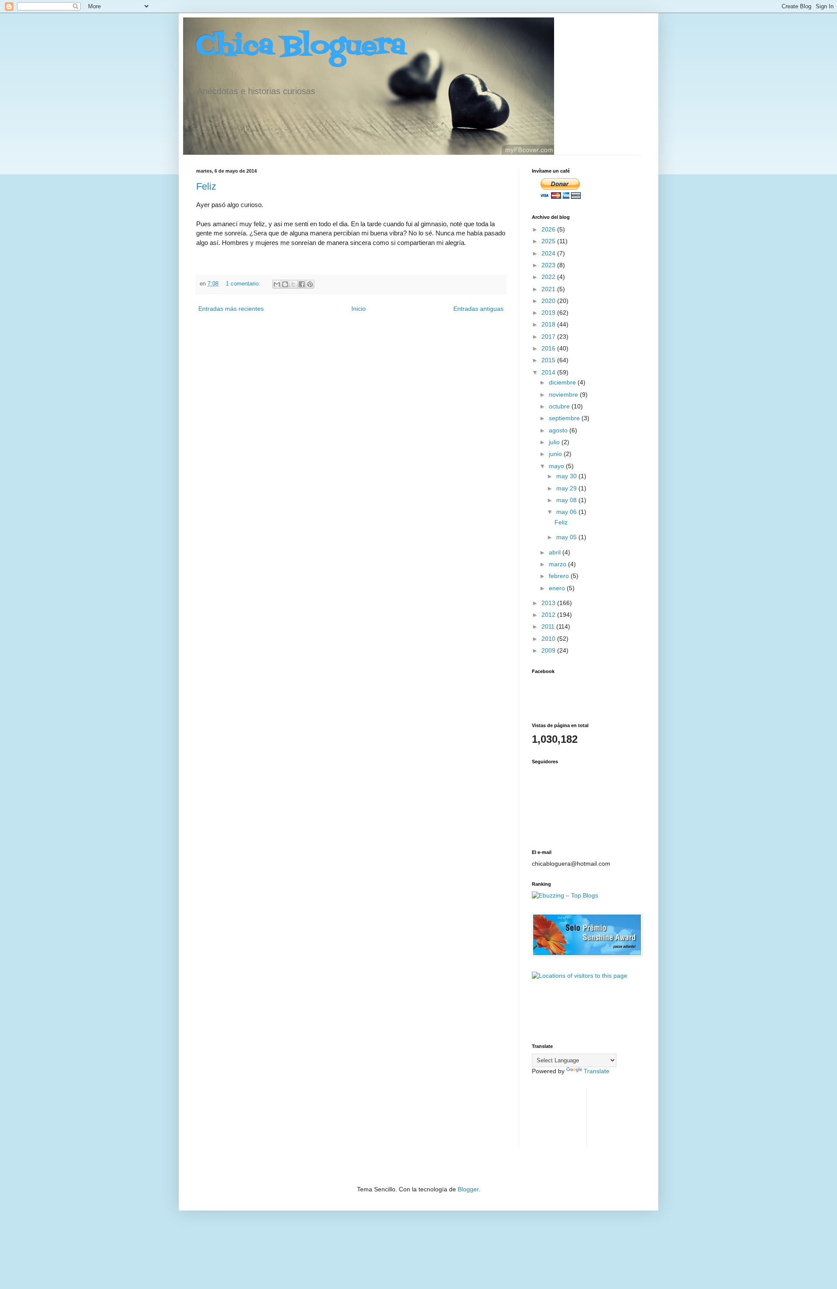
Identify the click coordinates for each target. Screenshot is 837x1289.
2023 (549, 265)
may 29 (567, 488)
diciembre (563, 382)
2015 (549, 360)
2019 (549, 312)
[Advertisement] (559, 1116)
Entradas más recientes (231, 308)
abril (555, 552)
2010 (549, 638)
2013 (549, 602)
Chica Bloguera (301, 47)
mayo (557, 466)
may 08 (567, 500)
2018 (549, 324)
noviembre (564, 394)
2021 (549, 289)
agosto (559, 430)
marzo (558, 564)
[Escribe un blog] (285, 284)
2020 (549, 300)
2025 (549, 241)
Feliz (206, 186)
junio (556, 453)
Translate (596, 1071)
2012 (549, 614)
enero (558, 588)
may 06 (567, 511)
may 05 (567, 537)
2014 (549, 372)
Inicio (358, 308)
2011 (548, 626)
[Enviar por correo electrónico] (276, 284)
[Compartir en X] (293, 284)
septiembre (565, 418)
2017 (549, 336)
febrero (560, 575)
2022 (549, 276)
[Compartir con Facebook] (301, 284)
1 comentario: (244, 284)
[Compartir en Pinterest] (310, 284)
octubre (560, 406)
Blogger (468, 1189)
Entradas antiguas (478, 308)
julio (555, 442)
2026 (549, 229)
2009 (549, 650)
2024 (549, 253)
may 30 (567, 476)
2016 (549, 348)
